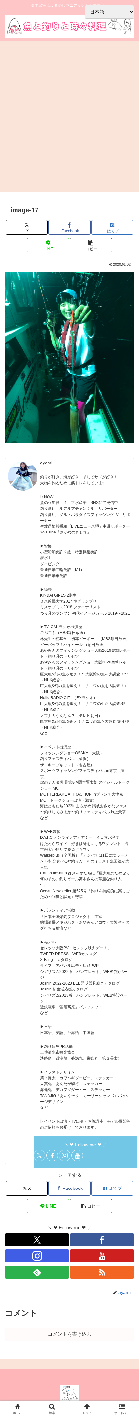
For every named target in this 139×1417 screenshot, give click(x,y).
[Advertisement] (69, 118)
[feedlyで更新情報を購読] (37, 1272)
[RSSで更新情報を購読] (102, 1272)
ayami (46, 463)
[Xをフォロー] (39, 1155)
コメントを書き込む (69, 1334)
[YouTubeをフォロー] (77, 1155)
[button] (91, 245)
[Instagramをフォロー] (64, 1155)
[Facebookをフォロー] (52, 1155)
